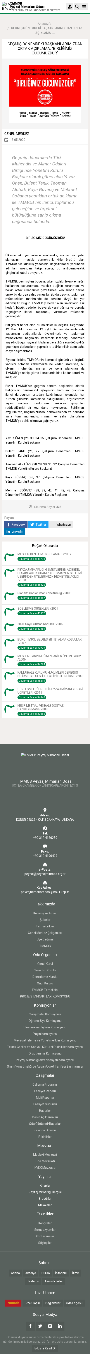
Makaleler (45, 1205)
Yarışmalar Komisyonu (45, 1014)
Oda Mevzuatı (45, 1161)
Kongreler (45, 1223)
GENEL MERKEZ (16, 134)
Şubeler (45, 920)
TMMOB (45, 946)
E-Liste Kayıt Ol (45, 1348)
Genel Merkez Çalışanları (45, 933)
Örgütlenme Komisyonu (45, 1053)
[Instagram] (50, 1326)
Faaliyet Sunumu (45, 1104)
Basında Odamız (45, 1130)
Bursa (46, 1273)
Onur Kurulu (45, 983)
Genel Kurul (45, 963)
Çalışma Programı (45, 1084)
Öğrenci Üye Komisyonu (45, 1021)
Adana (15, 1273)
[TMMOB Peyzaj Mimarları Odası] (45, 763)
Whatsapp (63, 524)
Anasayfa (44, 23)
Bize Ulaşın (32, 1303)
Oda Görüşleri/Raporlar (45, 1123)
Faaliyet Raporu (45, 1091)
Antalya (30, 1273)
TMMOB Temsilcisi (45, 990)
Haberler (45, 1110)
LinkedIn (17, 531)
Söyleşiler (45, 1243)
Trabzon (33, 1281)
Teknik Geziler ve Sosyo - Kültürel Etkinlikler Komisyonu (45, 1047)
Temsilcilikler (45, 926)
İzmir (75, 1273)
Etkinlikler (45, 1137)
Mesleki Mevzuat (45, 1154)
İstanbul (61, 1273)
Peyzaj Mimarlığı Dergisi (45, 1192)
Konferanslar (45, 1236)
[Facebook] (30, 1326)
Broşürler (45, 1198)
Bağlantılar (53, 1303)
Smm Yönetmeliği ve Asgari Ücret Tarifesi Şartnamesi (45, 1066)
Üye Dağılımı (45, 939)
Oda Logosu (74, 1303)
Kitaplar (45, 1185)
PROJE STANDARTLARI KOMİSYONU (45, 996)
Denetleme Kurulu (45, 977)
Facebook (18, 524)
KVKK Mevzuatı (45, 1167)
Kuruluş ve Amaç (45, 913)
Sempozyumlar (45, 1229)
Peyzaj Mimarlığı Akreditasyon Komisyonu (45, 1060)
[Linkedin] (59, 1326)
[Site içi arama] (77, 6)
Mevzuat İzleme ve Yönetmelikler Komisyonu (45, 1040)
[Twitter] (40, 1326)
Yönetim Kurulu (45, 970)
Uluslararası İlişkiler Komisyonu (45, 1027)
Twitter (40, 524)
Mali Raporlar (45, 1097)
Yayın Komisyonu (45, 1034)
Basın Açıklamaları (45, 1117)
